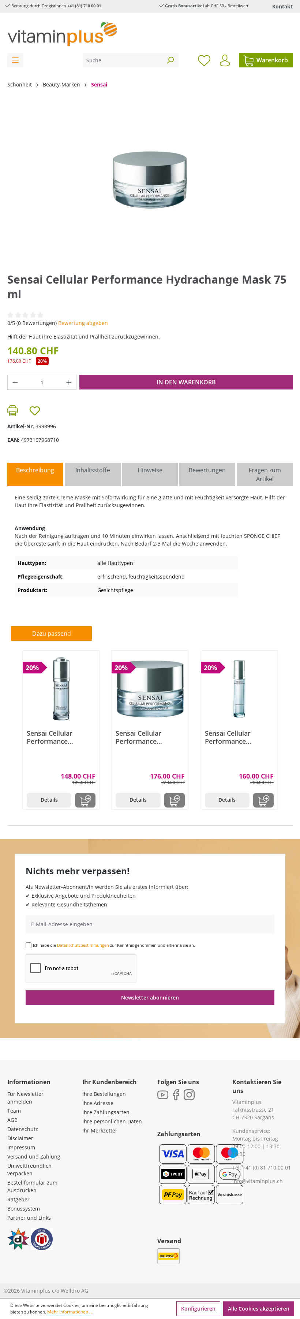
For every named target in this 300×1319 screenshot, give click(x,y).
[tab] (35, 474)
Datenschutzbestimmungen (83, 945)
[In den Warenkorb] (85, 800)
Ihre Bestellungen (104, 1093)
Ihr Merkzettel (99, 1130)
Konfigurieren (198, 1308)
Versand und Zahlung (33, 1156)
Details (49, 799)
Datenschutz (22, 1129)
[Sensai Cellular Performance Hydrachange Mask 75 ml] (150, 180)
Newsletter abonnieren (150, 997)
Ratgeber (18, 1199)
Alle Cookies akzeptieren (258, 1308)
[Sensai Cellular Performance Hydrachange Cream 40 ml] (150, 688)
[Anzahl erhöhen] (69, 382)
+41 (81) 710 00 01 (84, 5)
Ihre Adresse (97, 1103)
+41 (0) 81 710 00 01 (267, 1167)
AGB (12, 1119)
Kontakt (282, 6)
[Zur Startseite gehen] (62, 34)
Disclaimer (20, 1138)
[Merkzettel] (204, 60)
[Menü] (15, 60)
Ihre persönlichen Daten (112, 1121)
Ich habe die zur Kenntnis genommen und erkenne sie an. (114, 945)
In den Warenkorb (186, 382)
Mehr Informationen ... (70, 1312)
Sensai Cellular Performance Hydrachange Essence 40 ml (239, 737)
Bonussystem (23, 1208)
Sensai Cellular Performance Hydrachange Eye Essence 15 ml (54, 737)
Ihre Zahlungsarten (106, 1112)
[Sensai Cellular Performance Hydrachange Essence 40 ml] (239, 688)
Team (14, 1110)
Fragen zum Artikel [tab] (265, 474)
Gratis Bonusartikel (184, 5)
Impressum (21, 1147)
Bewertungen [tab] (207, 470)
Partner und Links (29, 1217)
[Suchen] (170, 60)
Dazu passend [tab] (51, 633)
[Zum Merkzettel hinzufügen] (34, 410)
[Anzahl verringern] (15, 382)
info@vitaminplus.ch (257, 1181)
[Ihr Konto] (225, 60)
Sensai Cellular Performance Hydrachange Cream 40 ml (148, 737)
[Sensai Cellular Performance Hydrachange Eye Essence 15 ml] (61, 688)
